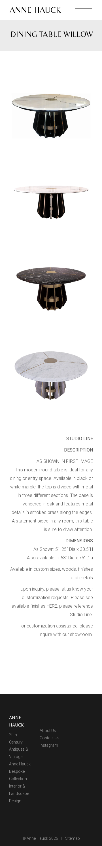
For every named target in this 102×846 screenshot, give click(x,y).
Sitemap (72, 838)
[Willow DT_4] (51, 116)
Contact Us (50, 738)
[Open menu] (83, 10)
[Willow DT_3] (51, 375)
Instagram (49, 745)
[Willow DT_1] (51, 202)
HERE (51, 606)
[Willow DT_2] (51, 289)
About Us (48, 730)
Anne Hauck (35, 10)
